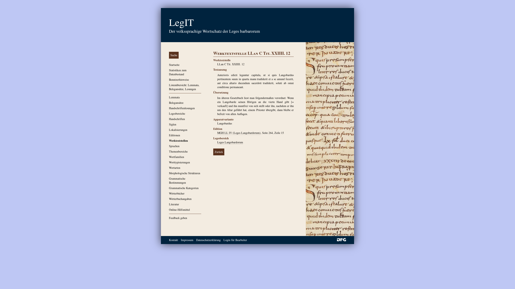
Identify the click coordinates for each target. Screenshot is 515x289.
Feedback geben (178, 218)
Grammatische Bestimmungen (177, 180)
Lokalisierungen (178, 130)
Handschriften (177, 119)
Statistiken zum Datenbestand (177, 72)
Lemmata (174, 97)
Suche (173, 55)
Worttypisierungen (179, 162)
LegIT (181, 22)
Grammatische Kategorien (184, 188)
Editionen (174, 135)
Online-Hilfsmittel (179, 210)
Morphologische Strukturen (184, 173)
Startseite (174, 65)
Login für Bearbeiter (235, 240)
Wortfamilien (176, 157)
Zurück (219, 152)
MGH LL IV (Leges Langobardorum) (239, 133)
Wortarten (174, 168)
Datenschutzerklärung (208, 240)
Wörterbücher (176, 193)
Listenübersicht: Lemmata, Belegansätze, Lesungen (184, 87)
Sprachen (174, 146)
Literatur (174, 204)
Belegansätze (176, 103)
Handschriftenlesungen (182, 108)
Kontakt (173, 240)
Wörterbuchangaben (180, 199)
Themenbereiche (178, 151)
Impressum (187, 240)
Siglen (172, 124)
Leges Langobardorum (230, 142)
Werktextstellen (178, 140)
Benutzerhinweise (179, 79)
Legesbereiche (177, 113)
